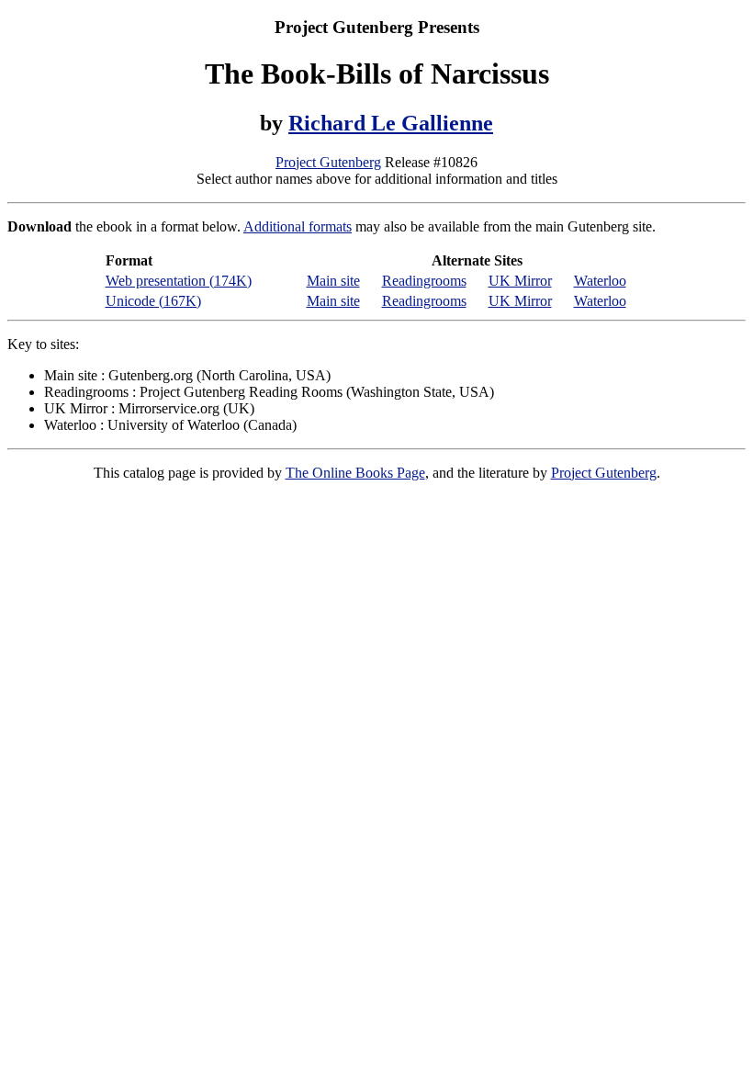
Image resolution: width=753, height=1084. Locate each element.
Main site (333, 280)
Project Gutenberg (328, 162)
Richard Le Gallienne (390, 123)
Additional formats (297, 226)
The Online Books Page (355, 472)
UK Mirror (520, 280)
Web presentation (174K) (179, 280)
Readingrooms (424, 280)
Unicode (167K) (153, 301)
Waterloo (600, 280)
